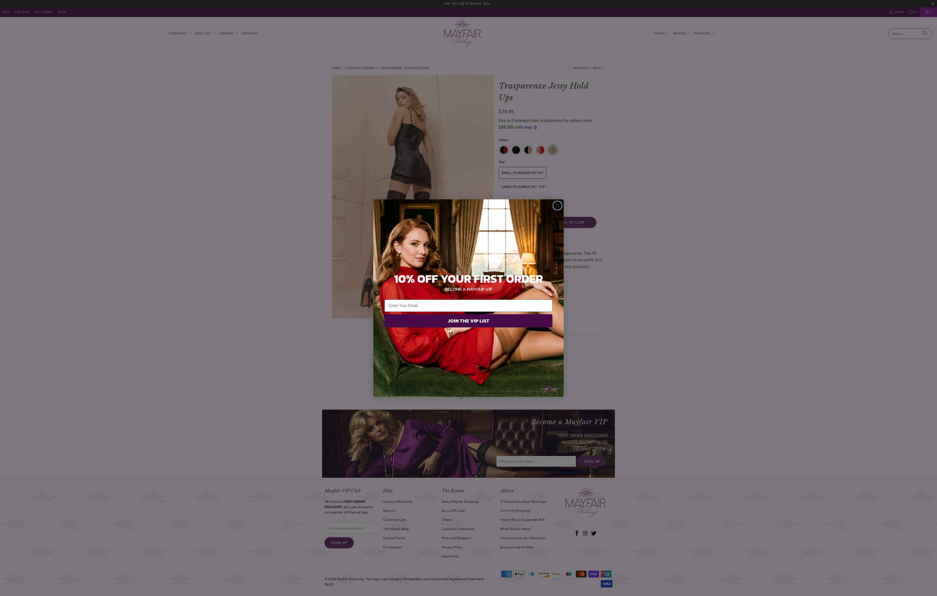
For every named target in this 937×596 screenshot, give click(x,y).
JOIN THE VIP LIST (468, 320)
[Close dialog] (557, 205)
